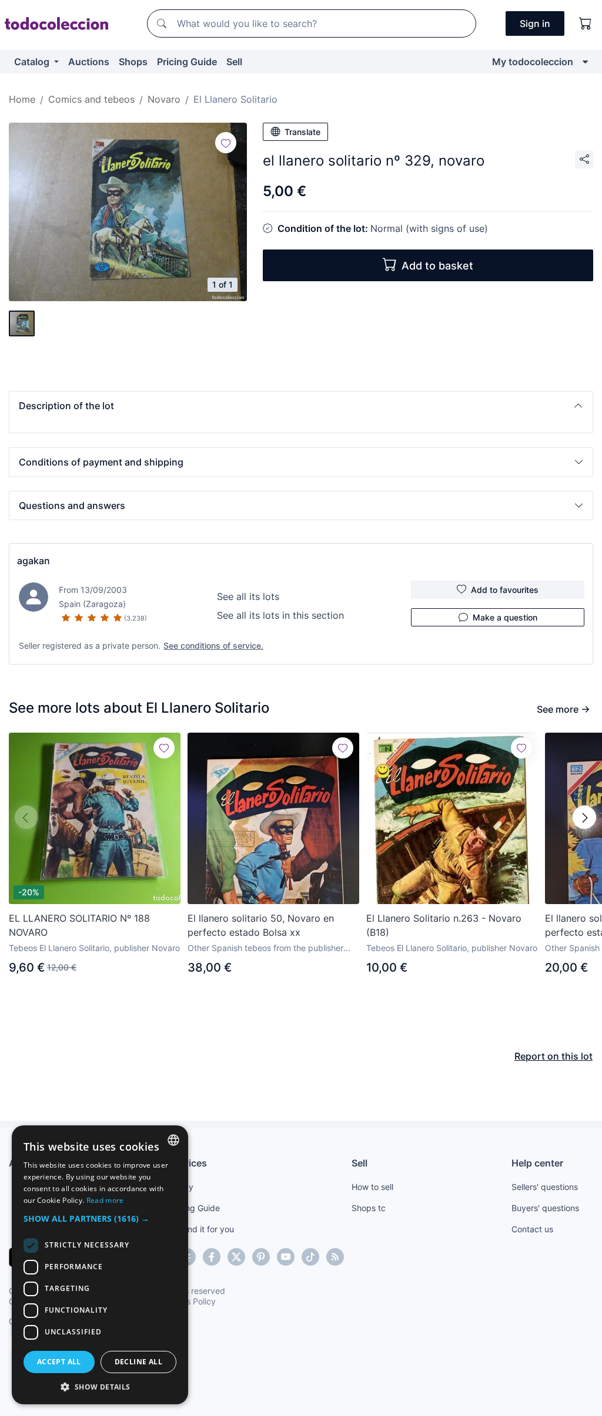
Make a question (505, 617)
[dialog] (100, 1264)
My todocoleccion (532, 62)
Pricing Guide (187, 62)
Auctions (88, 62)
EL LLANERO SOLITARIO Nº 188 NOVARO (79, 925)
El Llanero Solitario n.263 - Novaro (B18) (443, 925)
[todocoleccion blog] (335, 1257)
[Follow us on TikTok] (310, 1257)
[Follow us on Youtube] (286, 1257)
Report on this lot (553, 1056)
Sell (234, 62)
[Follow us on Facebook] (211, 1257)
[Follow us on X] (236, 1257)
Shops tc (369, 1208)
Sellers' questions (544, 1187)
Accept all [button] (59, 1362)
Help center (537, 1163)
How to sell (372, 1187)
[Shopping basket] (585, 23)
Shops (133, 62)
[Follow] (225, 142)
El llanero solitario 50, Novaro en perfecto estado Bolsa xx (261, 925)
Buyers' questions (545, 1208)
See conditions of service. (213, 645)
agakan (33, 561)
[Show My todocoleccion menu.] (585, 61)
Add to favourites (505, 590)
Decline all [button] (138, 1362)
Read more (105, 1200)
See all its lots (248, 596)
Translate (302, 132)
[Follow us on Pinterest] (261, 1257)
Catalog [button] (33, 62)
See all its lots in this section (280, 615)
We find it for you (201, 1229)
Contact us (532, 1229)
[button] (301, 406)
